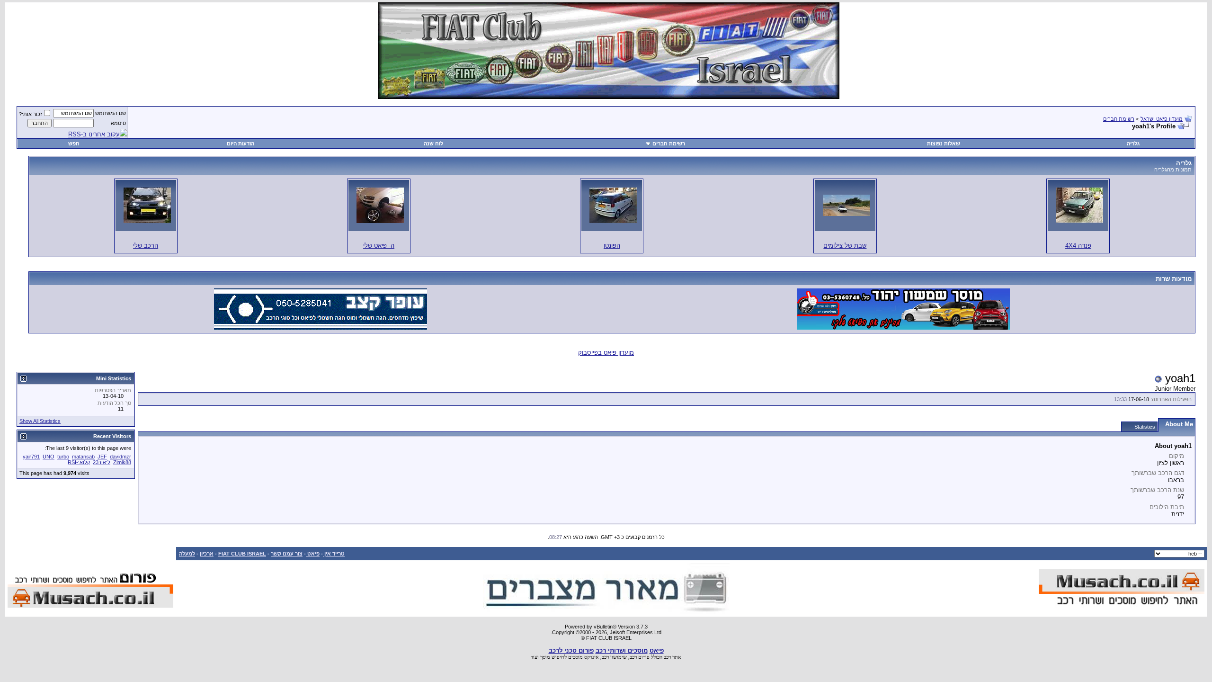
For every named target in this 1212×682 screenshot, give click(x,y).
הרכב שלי (145, 245)
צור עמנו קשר (287, 553)
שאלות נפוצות (943, 143)
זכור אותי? (30, 114)
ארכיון (207, 553)
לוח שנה (433, 143)
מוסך (545, 657)
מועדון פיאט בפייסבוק (606, 352)
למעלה (187, 553)
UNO (48, 456)
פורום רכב (640, 657)
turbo (63, 456)
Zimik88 (122, 462)
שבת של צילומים (844, 245)
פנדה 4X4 (1078, 245)
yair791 (31, 456)
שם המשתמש (110, 113)
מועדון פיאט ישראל (1162, 119)
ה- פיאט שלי (378, 245)
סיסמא (118, 123)
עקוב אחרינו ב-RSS (94, 134)
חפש (74, 143)
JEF (102, 456)
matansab (83, 456)
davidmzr (120, 456)
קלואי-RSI (79, 462)
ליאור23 (101, 462)
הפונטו (612, 245)
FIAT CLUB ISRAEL (242, 553)
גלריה (1133, 143)
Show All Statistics (40, 421)
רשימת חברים (1118, 119)
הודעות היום (240, 143)
